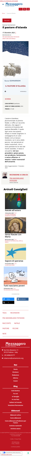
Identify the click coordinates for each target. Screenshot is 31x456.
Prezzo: (7, 109)
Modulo (17, 443)
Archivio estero (16, 429)
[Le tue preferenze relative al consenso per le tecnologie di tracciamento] (28, 453)
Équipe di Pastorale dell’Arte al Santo (14, 241)
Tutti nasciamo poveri (14, 285)
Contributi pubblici (15, 446)
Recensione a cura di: (19, 175)
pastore (5, 328)
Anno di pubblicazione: (12, 106)
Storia (16, 369)
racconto (6, 323)
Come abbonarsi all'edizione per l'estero (15, 422)
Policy (13, 443)
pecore (15, 328)
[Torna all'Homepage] (14, 4)
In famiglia (15, 396)
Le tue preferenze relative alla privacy (13, 452)
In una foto (15, 399)
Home (3, 13)
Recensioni (14, 313)
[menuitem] (15, 372)
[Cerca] (24, 9)
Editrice (15, 378)
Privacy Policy (18, 439)
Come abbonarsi (15, 418)
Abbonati (15, 410)
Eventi (15, 381)
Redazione (15, 375)
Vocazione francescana (15, 405)
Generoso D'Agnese (10, 215)
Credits (11, 439)
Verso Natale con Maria (13, 235)
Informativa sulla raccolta (6, 454)
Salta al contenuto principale (9, 1)
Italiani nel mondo (15, 402)
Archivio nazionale (15, 426)
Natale (17, 323)
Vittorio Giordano (10, 214)
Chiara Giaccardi (9, 265)
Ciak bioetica (15, 391)
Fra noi (15, 394)
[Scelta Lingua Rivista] (28, 9)
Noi (15, 365)
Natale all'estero (13, 210)
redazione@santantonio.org (13, 358)
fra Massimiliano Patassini (11, 290)
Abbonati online (15, 415)
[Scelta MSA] (3, 4)
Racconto (7, 20)
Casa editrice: (9, 103)
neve (4, 334)
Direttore (15, 372)
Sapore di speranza (14, 260)
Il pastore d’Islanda (11, 13)
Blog (15, 386)
